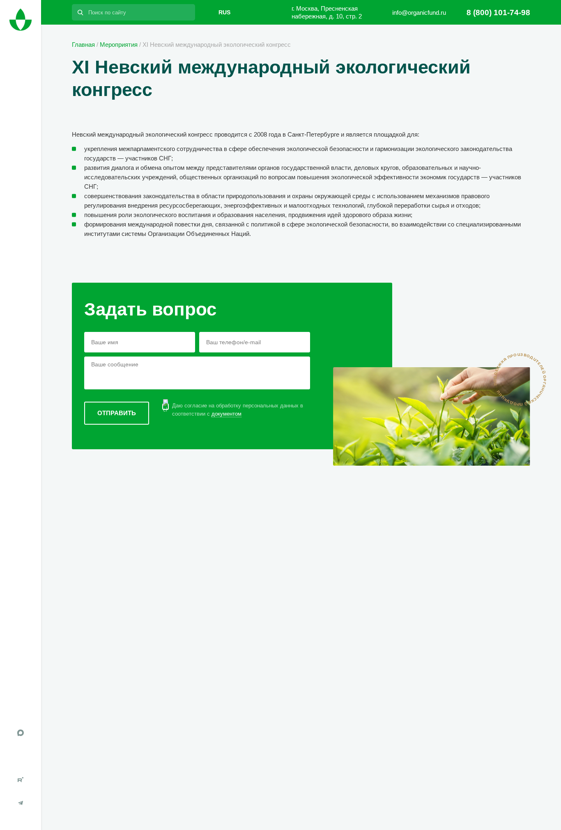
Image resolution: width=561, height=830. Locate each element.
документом (226, 414)
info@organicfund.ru (419, 12)
